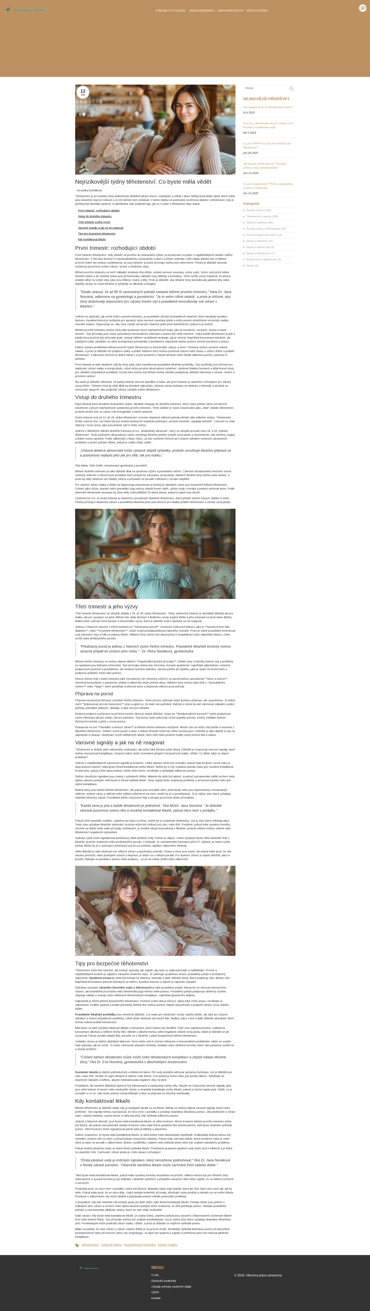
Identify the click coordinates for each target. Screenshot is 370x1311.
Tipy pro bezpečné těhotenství (97, 233)
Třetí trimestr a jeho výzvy (94, 222)
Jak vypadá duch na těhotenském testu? (268, 107)
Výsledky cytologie (170, 10)
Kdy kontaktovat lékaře (92, 239)
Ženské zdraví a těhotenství (266, 228)
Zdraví (252, 265)
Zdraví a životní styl (260, 247)
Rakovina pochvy (231, 10)
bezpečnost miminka (140, 1245)
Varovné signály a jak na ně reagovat (100, 227)
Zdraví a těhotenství (260, 253)
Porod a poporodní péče (264, 234)
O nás (155, 1275)
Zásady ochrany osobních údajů (171, 1286)
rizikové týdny (111, 1245)
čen (83, 95)
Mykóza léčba (257, 10)
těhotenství (90, 1245)
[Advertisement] (185, 46)
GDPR (155, 1292)
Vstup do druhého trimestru (95, 216)
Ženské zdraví (258, 210)
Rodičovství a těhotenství (263, 259)
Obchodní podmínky (163, 1280)
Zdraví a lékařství (259, 240)
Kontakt (156, 1298)
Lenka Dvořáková (91, 190)
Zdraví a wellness (259, 222)
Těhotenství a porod (262, 216)
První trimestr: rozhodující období (99, 210)
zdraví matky (167, 1245)
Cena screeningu (202, 10)
